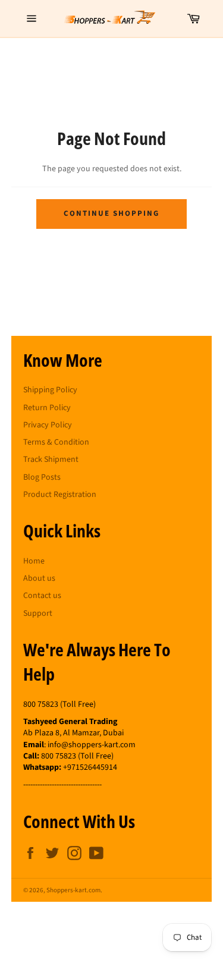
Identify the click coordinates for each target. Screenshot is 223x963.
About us (39, 578)
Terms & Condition (56, 442)
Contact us (42, 596)
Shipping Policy (50, 390)
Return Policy (47, 408)
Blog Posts (42, 477)
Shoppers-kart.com (73, 890)
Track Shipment (50, 459)
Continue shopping (111, 213)
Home (34, 561)
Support (37, 613)
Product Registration (59, 495)
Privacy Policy (47, 425)
